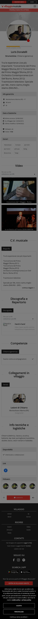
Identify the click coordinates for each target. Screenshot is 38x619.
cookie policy (16, 600)
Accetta (19, 606)
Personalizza (19, 612)
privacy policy (26, 600)
